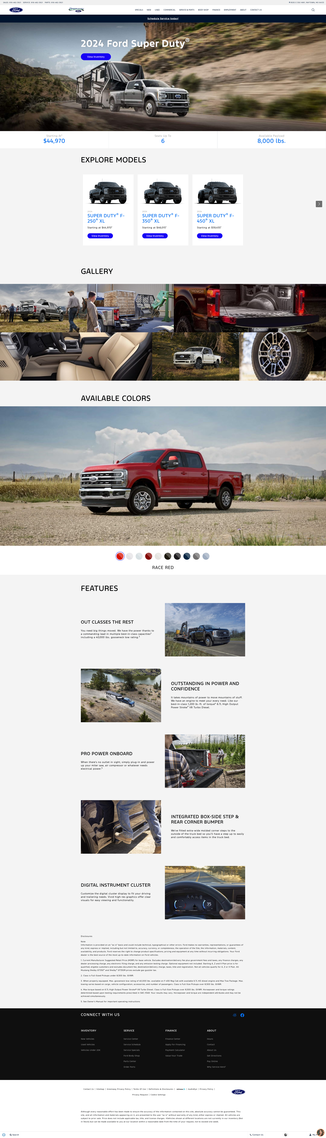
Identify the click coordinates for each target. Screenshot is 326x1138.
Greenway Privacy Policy (119, 1089)
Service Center (131, 1039)
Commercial (169, 10)
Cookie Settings (158, 1095)
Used (157, 10)
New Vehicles (87, 1039)
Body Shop (203, 10)
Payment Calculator (175, 1050)
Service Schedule (132, 1044)
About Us (211, 1050)
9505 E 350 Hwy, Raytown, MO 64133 (307, 3)
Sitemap (100, 1089)
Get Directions (214, 1056)
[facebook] (242, 1015)
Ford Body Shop (132, 1056)
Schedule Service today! (163, 18)
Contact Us (256, 10)
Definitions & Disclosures (161, 1089)
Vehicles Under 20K (90, 1050)
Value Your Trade (173, 1056)
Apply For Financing (175, 1044)
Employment (230, 10)
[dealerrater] (234, 1015)
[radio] (120, 556)
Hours (210, 1039)
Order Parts (129, 1067)
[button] (313, 10)
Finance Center (172, 1039)
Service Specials (132, 1050)
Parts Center (130, 1061)
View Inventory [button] (96, 56)
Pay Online (212, 1061)
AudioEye (192, 1089)
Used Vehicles (88, 1044)
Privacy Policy (206, 1089)
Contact (211, 1044)
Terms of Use (139, 1089)
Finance (216, 10)
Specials (139, 10)
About (243, 10)
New (149, 10)
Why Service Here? (216, 1067)
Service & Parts (186, 10)
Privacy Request (140, 1095)
